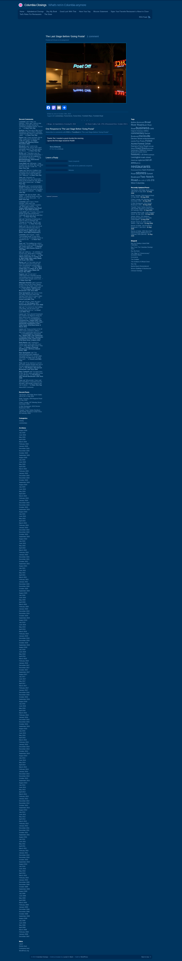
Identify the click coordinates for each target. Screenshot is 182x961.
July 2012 (22, 812)
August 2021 (23, 566)
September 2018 (24, 645)
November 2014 (24, 749)
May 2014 (22, 762)
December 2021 (24, 557)
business (142, 128)
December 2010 (24, 855)
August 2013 (23, 783)
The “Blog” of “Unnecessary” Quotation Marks (140, 254)
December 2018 (24, 638)
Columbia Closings (35, 5)
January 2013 (23, 798)
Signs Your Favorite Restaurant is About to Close (130, 11)
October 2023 (23, 507)
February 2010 (24, 877)
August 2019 (23, 620)
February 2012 (24, 823)
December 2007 (24, 936)
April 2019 (22, 629)
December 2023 (24, 502)
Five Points (140, 141)
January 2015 (23, 744)
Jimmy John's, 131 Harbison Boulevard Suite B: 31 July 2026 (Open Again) (141, 218)
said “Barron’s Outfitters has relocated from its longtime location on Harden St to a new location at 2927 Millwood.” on (30, 173)
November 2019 (24, 613)
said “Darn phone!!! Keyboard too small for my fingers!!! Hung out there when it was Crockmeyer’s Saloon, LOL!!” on (31, 320)
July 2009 (22, 893)
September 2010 (24, 862)
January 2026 (23, 446)
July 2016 (22, 704)
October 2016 (23, 697)
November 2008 (24, 911)
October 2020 (23, 588)
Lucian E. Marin (68, 957)
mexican (134, 160)
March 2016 (23, 713)
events (133, 141)
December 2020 (24, 584)
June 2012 (22, 814)
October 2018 (23, 643)
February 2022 (24, 552)
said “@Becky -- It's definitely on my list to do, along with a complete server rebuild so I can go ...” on (31, 256)
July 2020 (22, 595)
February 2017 (24, 688)
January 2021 (23, 582)
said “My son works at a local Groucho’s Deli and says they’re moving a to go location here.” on (30, 229)
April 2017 (22, 683)
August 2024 (23, 484)
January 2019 (23, 636)
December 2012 (24, 801)
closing (21, 421)
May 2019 (22, 627)
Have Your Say (85, 11)
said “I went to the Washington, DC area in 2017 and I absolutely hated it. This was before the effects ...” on (30, 148)
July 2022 (22, 541)
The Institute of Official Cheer (140, 261)
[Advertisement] (91, 26)
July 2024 (22, 487)
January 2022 (23, 554)
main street (146, 157)
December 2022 (24, 530)
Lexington (136, 157)
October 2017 (23, 670)
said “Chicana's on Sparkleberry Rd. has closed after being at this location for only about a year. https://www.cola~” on (31, 181)
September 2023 (24, 509)
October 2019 (23, 615)
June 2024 (22, 489)
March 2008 (23, 929)
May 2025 (22, 464)
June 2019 (22, 624)
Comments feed (24, 948)
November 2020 (24, 586)
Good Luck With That (68, 11)
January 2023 (23, 527)
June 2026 (22, 435)
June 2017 (22, 679)
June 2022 (22, 543)
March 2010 (23, 875)
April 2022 (22, 548)
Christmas (139, 131)
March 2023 (23, 523)
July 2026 (22, 432)
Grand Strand (141, 148)
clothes (146, 131)
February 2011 (24, 850)
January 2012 (23, 826)
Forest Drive (77, 116)
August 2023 (23, 512)
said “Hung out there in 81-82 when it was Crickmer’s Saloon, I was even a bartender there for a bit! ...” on (31, 334)
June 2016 (22, 706)
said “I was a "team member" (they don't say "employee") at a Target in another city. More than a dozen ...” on (30, 205)
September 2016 (24, 699)
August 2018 (23, 647)
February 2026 (24, 444)
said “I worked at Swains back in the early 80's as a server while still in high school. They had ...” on (31, 346)
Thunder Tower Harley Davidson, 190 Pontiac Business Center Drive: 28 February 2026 (30, 411)
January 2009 (23, 907)
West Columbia (137, 183)
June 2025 (22, 462)
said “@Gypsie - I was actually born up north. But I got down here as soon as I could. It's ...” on (31, 166)
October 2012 (23, 805)
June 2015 (22, 733)
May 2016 (22, 708)
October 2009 (23, 887)
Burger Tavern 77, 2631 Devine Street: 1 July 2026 (141, 222)
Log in (21, 944)
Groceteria (134, 257)
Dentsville (144, 136)
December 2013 (24, 774)
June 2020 (22, 597)
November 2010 (24, 857)
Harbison (142, 150)
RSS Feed (143, 17)
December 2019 (24, 611)
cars (152, 128)
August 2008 (23, 918)
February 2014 (24, 769)
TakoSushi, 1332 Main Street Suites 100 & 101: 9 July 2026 (30, 395)
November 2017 (24, 667)
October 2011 (23, 832)
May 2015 (22, 735)
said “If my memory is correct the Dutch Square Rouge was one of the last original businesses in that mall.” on (31, 366)
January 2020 (23, 609)
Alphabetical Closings (35, 11)
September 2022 (24, 536)
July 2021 (22, 568)
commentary (23, 423)
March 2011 (23, 848)
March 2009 (23, 902)
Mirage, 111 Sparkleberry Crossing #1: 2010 (61, 124)
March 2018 (23, 658)
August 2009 (23, 891)
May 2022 (22, 545)
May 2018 (22, 654)
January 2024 (23, 500)
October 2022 (23, 534)
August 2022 (23, 539)
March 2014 (23, 767)
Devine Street (136, 139)
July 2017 (22, 676)
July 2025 (22, 460)
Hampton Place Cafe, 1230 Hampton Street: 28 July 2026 (143, 213)
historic (135, 154)
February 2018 (24, 661)
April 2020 (22, 602)
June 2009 (22, 896)
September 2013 (24, 780)
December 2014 (24, 746)
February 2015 (24, 742)
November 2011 (24, 830)
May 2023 (22, 518)
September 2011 (24, 835)
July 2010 (22, 866)
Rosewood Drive (136, 170)
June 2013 (22, 787)
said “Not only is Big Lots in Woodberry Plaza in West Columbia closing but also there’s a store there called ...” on (31, 133)
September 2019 (24, 618)
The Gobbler (135, 259)
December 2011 (24, 828)
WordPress (84, 957)
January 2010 (23, 880)
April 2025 (22, 466)
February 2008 (24, 932)
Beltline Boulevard (137, 122)
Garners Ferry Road (139, 146)
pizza (138, 163)
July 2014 (22, 758)
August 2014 (23, 755)
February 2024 (24, 498)
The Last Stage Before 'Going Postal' (65, 36)
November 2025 (24, 451)
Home (22, 11)
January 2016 (23, 717)
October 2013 (23, 778)
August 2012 (23, 810)
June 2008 (22, 923)
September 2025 (24, 455)
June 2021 (22, 570)
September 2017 (24, 672)
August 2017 (23, 674)
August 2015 (23, 728)
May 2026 (22, 437)
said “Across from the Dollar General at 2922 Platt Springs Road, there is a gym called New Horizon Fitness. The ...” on (30, 296)
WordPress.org (24, 950)
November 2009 (24, 884)
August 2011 (23, 837)
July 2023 (22, 514)
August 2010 (23, 864)
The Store (48, 14)
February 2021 (24, 579)
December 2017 (24, 665)
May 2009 (22, 898)
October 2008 (23, 914)
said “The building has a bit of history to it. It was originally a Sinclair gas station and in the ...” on (31, 246)
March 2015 (23, 740)
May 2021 (22, 573)
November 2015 (24, 722)
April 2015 (22, 737)
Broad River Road (141, 123)
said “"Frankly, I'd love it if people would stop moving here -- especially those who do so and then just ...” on (31, 214)
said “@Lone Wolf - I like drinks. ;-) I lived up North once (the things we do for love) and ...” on (30, 197)
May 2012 (22, 816)
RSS (68, 132)
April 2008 (22, 927)
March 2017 (23, 685)
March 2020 (23, 604)
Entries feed (23, 946)
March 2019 (23, 631)
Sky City (133, 264)
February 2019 (24, 634)
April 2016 (22, 710)
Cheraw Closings (136, 270)
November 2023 (24, 505)
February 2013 (24, 796)
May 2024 (22, 491)
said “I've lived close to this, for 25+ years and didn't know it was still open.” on (31, 375)
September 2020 (24, 591)
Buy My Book (51, 11)
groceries (150, 148)
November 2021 (24, 559)
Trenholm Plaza (87, 116)
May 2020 (22, 600)
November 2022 (24, 532)
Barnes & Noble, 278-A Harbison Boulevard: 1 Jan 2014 (141, 226)
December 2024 (24, 475)
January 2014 (23, 771)
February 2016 (24, 715)
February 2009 (24, 905)
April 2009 (22, 900)
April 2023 (22, 521)
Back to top (145, 957)
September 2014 (24, 753)
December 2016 (24, 692)
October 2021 (23, 561)
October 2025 (23, 453)
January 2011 (23, 853)
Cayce (133, 131)
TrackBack (76, 132)
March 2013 (23, 794)
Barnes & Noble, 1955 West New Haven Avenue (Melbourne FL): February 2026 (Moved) (141, 232)
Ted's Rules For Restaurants (31, 14)
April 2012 (22, 819)
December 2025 (24, 448)
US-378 (150, 180)
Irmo (146, 154)
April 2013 (22, 792)
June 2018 (22, 652)
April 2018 (22, 656)
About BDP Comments (26, 387)
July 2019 (22, 622)
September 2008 (24, 916)
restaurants (140, 166)
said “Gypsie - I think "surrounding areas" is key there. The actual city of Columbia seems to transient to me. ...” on (31, 238)
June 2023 (22, 516)
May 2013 (22, 789)
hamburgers (135, 150)
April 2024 (22, 493)
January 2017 (23, 690)
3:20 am (60, 149)
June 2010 (22, 868)
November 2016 (24, 695)
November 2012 (24, 803)
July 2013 (22, 785)
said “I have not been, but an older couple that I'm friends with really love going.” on (30, 141)
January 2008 (23, 934)
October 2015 (23, 724)
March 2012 (23, 821)
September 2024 (24, 482)
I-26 (142, 155)
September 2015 (24, 726)
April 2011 (22, 846)
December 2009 (24, 882)
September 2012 (24, 807)
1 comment (93, 36)
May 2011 (22, 844)
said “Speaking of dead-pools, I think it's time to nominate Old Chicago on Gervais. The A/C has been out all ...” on (30, 221)
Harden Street (142, 152)
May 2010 (22, 871)
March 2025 (23, 469)
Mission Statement (100, 11)
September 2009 (24, 889)
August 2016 (23, 701)
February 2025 (24, 471)
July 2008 (22, 920)
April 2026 (22, 439)
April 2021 (22, 575)
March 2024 (23, 496)
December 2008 (24, 909)
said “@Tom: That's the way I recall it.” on (31, 303)
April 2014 (22, 765)
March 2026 (23, 441)
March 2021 (23, 577)
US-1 (139, 180)
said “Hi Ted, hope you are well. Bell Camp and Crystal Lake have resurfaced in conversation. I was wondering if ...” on (30, 267)
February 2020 (24, 606)
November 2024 (24, 478)
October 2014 (23, 751)
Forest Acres (68, 116)
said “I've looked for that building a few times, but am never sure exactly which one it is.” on (30, 309)
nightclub (141, 160)
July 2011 (22, 839)
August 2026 (23, 430)
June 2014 (22, 760)
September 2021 (24, 563)
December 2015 (24, 719)
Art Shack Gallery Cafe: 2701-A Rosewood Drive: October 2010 (106, 124)
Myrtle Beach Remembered (140, 266)
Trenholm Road (98, 116)
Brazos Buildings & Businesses (141, 268)
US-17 (144, 180)
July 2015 (22, 731)
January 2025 (23, 473)
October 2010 (23, 859)
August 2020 (23, 593)
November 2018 (24, 640)
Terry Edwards (55, 147)
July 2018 (22, 649)
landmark (151, 154)
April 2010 (22, 873)
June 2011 (22, 841)
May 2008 (22, 925)
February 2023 (24, 525)
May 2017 (22, 681)
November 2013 (24, 776)
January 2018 (23, 663)
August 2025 (23, 457)
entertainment (149, 139)
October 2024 (23, 480)
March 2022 (23, 550)
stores (141, 173)
